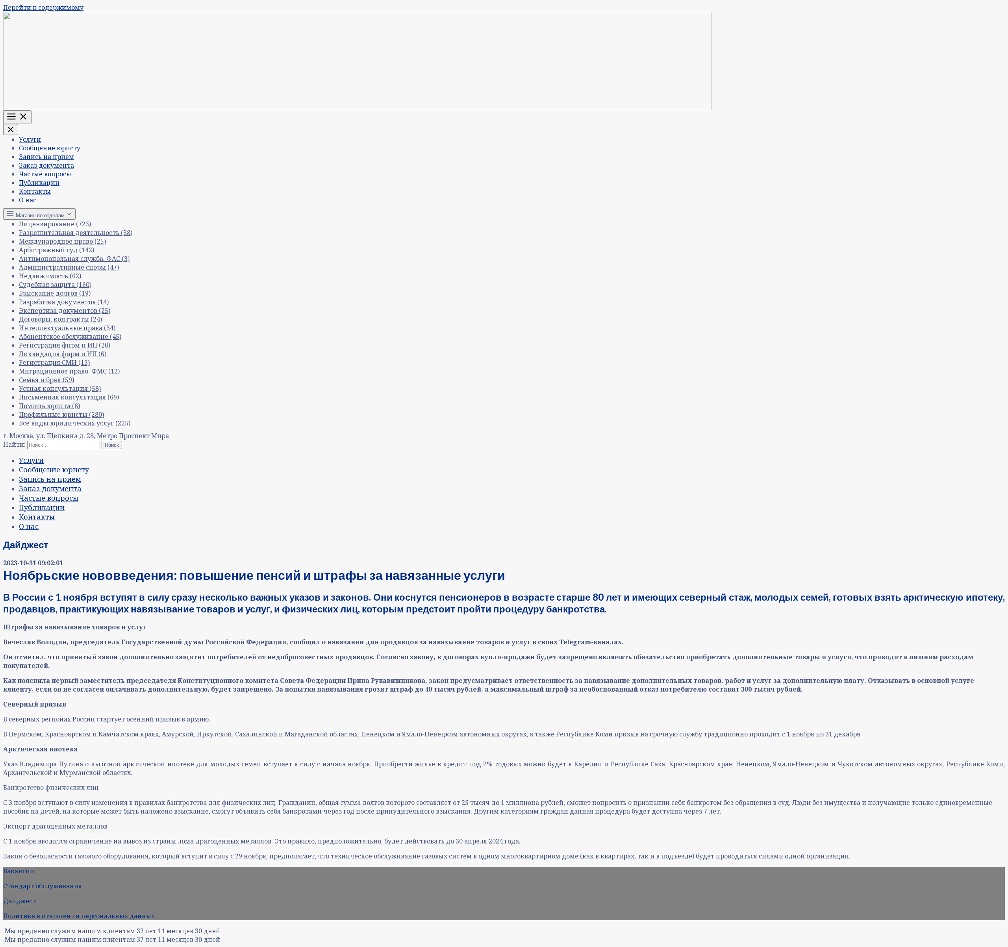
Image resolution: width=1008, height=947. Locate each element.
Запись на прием (46, 156)
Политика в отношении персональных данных (79, 916)
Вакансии (18, 871)
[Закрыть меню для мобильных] (10, 129)
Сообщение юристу (49, 148)
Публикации (39, 182)
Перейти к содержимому (43, 7)
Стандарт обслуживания (42, 886)
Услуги (30, 139)
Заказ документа (46, 165)
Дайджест (19, 901)
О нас (27, 200)
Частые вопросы (45, 174)
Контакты (35, 191)
